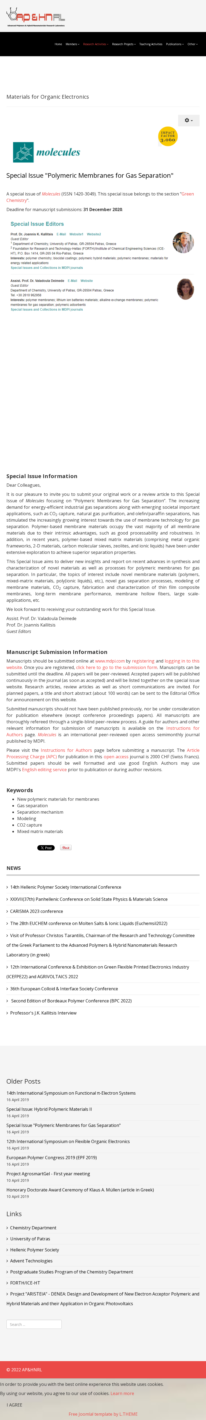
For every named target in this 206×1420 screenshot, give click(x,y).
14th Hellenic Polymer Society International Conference (65, 887)
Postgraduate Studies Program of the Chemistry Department (71, 1272)
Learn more (122, 1393)
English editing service (44, 770)
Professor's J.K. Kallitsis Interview (43, 1013)
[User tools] (189, 120)
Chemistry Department (33, 1228)
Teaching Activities (150, 44)
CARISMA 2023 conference (36, 911)
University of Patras (30, 1239)
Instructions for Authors (66, 750)
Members (71, 44)
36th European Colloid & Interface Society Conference (64, 989)
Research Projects (122, 44)
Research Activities (94, 44)
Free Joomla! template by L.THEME (103, 1414)
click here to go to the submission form (116, 667)
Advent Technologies (31, 1261)
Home (58, 44)
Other (191, 44)
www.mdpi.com (110, 661)
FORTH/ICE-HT (25, 1283)
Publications (174, 44)
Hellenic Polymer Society (34, 1250)
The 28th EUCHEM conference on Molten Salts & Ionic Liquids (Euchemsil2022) (88, 923)
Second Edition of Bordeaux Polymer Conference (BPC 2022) (71, 1001)
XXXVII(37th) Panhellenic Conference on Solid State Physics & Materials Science (89, 899)
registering (143, 661)
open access (116, 757)
